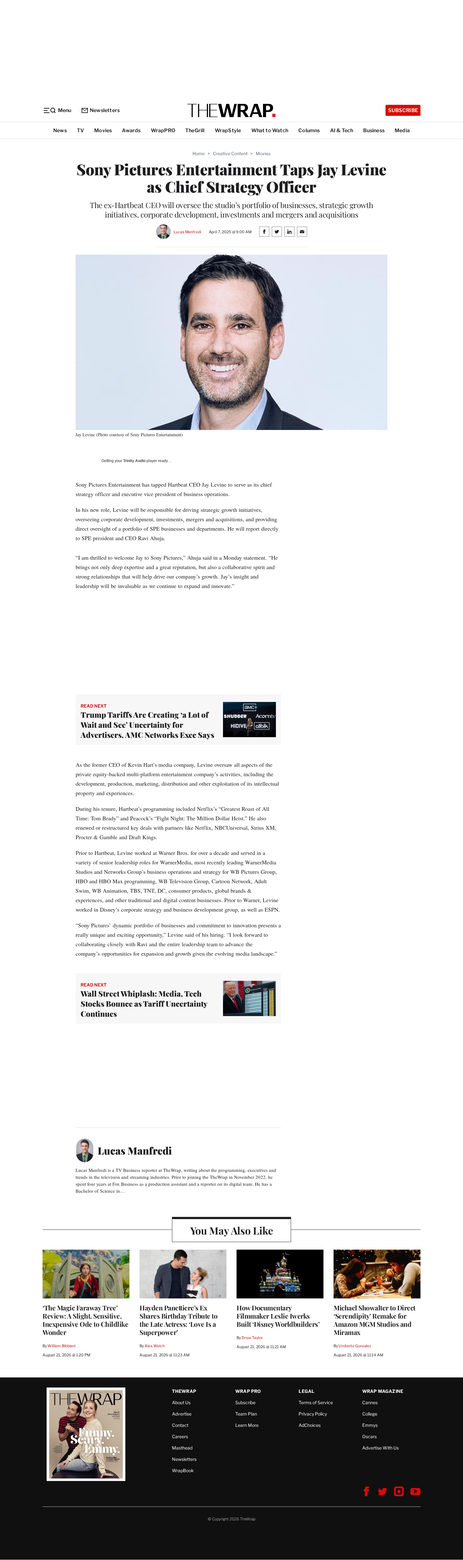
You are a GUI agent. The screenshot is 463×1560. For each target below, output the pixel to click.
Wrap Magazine (382, 1391)
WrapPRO (163, 130)
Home (198, 153)
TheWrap (184, 1391)
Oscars (369, 1436)
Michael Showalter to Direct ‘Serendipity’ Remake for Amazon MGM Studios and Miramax (374, 1319)
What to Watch (270, 130)
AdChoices (310, 1425)
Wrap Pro (248, 1391)
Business (374, 130)
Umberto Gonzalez (355, 1345)
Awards (131, 130)
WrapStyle (228, 130)
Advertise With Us (380, 1447)
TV (80, 130)
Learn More (247, 1425)
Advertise (181, 1413)
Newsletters (105, 110)
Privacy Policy (313, 1413)
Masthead (182, 1447)
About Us (181, 1402)
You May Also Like (231, 1230)
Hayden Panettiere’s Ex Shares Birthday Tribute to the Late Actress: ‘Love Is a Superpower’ (178, 1319)
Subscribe (403, 110)
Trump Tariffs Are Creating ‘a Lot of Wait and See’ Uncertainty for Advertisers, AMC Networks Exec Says (148, 724)
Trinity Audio (134, 461)
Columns (309, 130)
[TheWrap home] (231, 110)
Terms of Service (316, 1402)
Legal (306, 1391)
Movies (103, 130)
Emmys (370, 1425)
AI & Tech (341, 130)
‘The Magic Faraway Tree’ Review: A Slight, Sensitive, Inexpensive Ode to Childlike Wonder (85, 1319)
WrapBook (183, 1470)
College (369, 1413)
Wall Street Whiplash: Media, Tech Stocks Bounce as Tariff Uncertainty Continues (144, 1003)
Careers (180, 1436)
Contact (180, 1425)
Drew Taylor (252, 1337)
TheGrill (195, 130)
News (60, 130)
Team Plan (246, 1413)
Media (402, 130)
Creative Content (230, 153)
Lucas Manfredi (187, 231)
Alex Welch (155, 1345)
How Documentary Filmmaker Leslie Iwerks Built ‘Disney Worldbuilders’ (278, 1315)
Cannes (370, 1402)
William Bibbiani (62, 1345)
